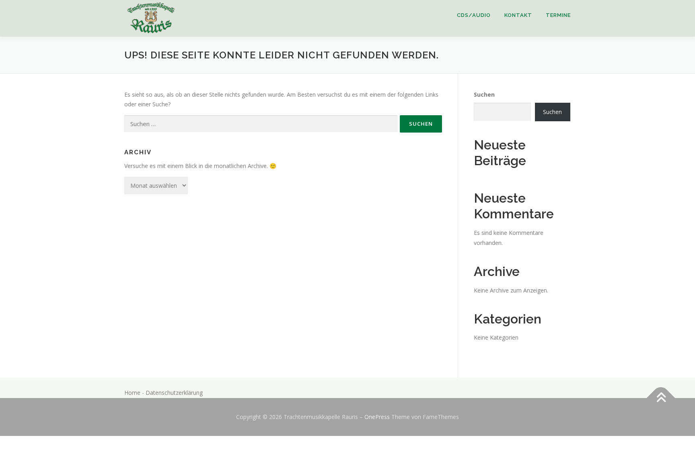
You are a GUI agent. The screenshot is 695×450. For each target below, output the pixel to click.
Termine (558, 15)
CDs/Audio (474, 15)
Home (132, 392)
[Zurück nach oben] (661, 398)
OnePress (377, 417)
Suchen (484, 94)
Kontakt (518, 15)
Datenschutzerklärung (174, 392)
